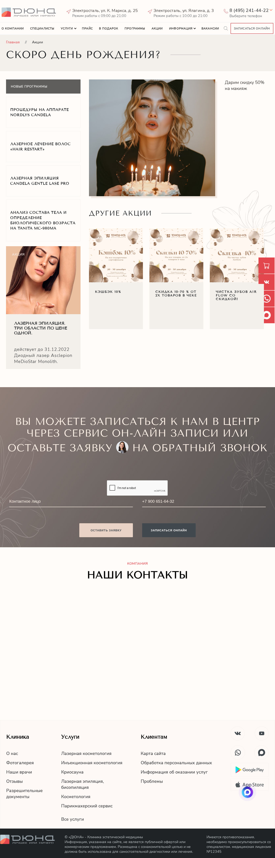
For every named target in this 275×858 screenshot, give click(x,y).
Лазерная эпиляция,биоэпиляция (82, 784)
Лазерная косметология (86, 754)
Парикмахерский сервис (87, 806)
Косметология (75, 797)
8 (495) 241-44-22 (249, 10)
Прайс (87, 28)
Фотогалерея (20, 763)
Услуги (67, 28)
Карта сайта (153, 754)
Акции (157, 28)
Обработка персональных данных (176, 763)
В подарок (108, 28)
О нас (12, 754)
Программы (135, 28)
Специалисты (42, 28)
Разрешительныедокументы (24, 794)
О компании (13, 28)
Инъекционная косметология (91, 763)
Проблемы (152, 781)
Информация (180, 28)
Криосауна (72, 772)
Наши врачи (19, 772)
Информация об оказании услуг (174, 772)
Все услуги (72, 819)
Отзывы (14, 781)
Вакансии (210, 28)
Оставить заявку (106, 530)
